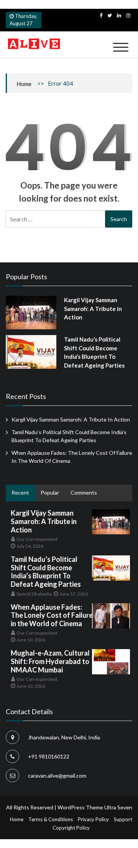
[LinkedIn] (119, 15)
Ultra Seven (118, 807)
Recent (20, 492)
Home (23, 83)
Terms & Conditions (50, 819)
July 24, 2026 (29, 546)
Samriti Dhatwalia (34, 594)
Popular (50, 492)
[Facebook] (101, 15)
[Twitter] (109, 15)
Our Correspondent (37, 539)
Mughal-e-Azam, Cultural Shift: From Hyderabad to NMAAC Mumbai (50, 661)
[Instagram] (128, 15)
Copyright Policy (71, 828)
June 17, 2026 (73, 594)
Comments (84, 492)
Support (123, 819)
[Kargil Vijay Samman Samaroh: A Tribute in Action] (31, 312)
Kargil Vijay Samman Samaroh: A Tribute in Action (93, 308)
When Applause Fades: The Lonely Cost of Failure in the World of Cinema (52, 615)
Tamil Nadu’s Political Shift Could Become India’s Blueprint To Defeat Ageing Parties (46, 571)
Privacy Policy (93, 819)
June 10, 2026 (30, 640)
